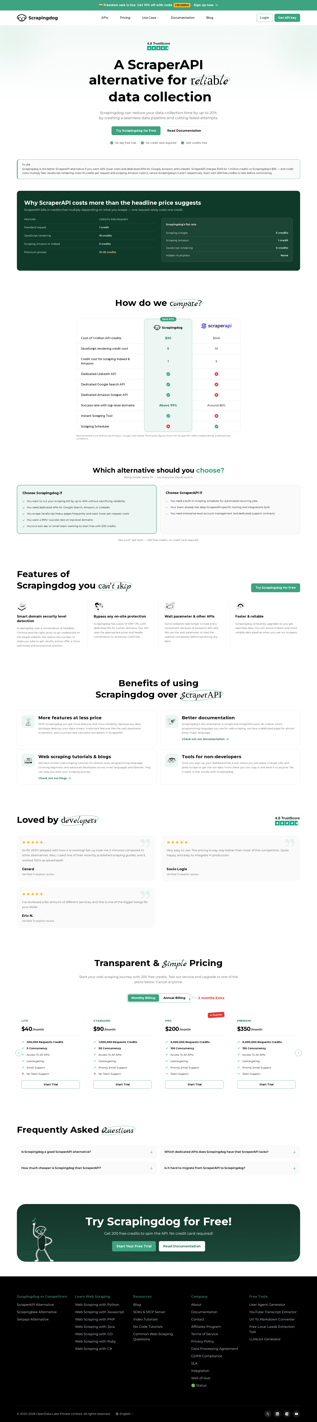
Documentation (182, 17)
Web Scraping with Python (97, 1305)
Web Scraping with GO (94, 1334)
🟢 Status (199, 1385)
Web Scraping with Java (95, 1327)
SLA (194, 1363)
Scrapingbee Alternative (37, 1312)
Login (264, 17)
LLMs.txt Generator (265, 1339)
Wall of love (200, 1378)
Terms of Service (204, 1334)
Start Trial (51, 1084)
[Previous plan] (18, 1053)
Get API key (287, 17)
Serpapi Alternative (33, 1319)
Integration (200, 1371)
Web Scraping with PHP (95, 1319)
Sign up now (204, 5)
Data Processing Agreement (214, 1349)
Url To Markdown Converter (272, 1319)
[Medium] (287, 1414)
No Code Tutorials (148, 1327)
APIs (104, 17)
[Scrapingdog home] (37, 17)
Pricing (125, 17)
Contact (197, 1319)
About (196, 1305)
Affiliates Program (206, 1327)
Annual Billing (174, 998)
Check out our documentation (203, 739)
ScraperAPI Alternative (35, 1305)
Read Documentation (184, 130)
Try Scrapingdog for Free (136, 130)
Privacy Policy (202, 1341)
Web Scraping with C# (93, 1349)
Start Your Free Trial (134, 1246)
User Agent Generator (267, 1305)
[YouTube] (296, 1414)
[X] (268, 1414)
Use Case (149, 17)
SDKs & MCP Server (149, 1312)
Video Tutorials (145, 1319)
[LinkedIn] (277, 1414)
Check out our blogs (52, 778)
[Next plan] (298, 1053)
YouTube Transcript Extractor (273, 1312)
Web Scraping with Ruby (95, 1341)
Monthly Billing (143, 998)
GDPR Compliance (206, 1356)
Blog (209, 17)
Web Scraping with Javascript (99, 1312)
